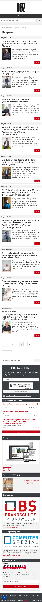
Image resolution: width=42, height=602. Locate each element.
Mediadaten (7, 467)
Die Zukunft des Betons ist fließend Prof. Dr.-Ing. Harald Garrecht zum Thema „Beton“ (18, 162)
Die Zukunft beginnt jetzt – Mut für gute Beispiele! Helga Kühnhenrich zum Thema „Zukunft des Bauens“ (21, 192)
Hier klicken (23, 386)
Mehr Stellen (21, 432)
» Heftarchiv (28, 482)
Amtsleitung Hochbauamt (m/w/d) (15, 412)
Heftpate (24, 28)
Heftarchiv (6, 470)
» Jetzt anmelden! (21, 391)
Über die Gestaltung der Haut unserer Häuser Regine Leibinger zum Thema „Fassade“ (20, 283)
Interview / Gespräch (12, 28)
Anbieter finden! (21, 586)
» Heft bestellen (29, 484)
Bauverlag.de (36, 600)
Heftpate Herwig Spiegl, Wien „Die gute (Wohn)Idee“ (20, 72)
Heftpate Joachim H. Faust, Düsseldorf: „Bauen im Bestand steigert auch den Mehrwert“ (20, 43)
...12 (5, 348)
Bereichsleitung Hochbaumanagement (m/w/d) (20, 404)
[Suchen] (39, 20)
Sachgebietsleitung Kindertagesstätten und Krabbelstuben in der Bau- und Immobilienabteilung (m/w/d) (19, 422)
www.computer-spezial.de (11, 556)
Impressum (36, 595)
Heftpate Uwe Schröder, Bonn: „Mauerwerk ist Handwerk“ (16, 100)
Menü (22, 16)
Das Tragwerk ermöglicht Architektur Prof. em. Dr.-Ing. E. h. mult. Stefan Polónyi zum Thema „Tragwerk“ (19, 316)
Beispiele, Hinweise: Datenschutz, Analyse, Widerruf (17, 396)
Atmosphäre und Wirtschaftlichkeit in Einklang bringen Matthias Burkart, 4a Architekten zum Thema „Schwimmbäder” (20, 131)
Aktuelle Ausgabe (8, 465)
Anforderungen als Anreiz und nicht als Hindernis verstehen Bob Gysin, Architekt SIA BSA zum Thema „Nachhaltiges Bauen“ (20, 224)
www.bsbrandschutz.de (10, 527)
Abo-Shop (6, 469)
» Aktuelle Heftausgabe (31, 480)
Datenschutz (27, 595)
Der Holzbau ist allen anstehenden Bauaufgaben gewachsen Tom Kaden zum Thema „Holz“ (19, 255)
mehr (37, 62)
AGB (20, 595)
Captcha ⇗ (28, 388)
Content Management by (9, 600)
